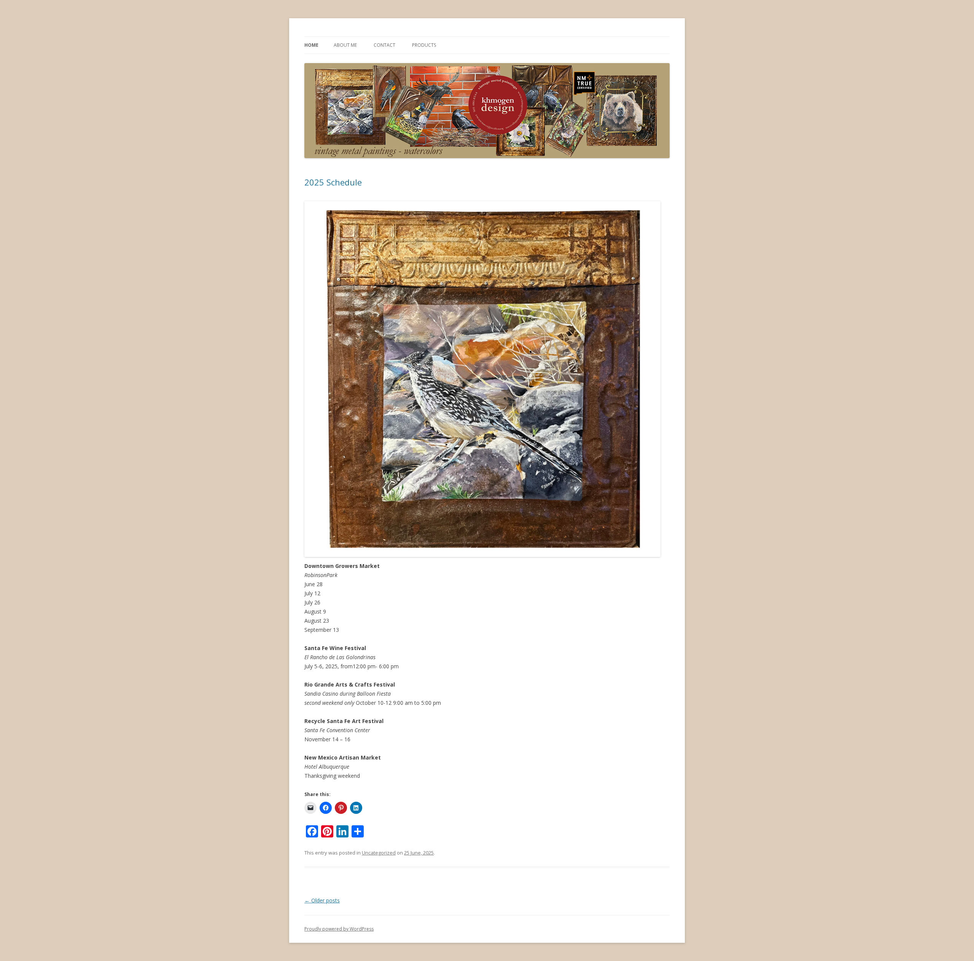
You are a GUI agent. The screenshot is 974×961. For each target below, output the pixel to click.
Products (424, 45)
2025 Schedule (333, 182)
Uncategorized (379, 852)
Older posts (322, 900)
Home (311, 45)
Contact (384, 45)
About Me (345, 45)
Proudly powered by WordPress (339, 929)
